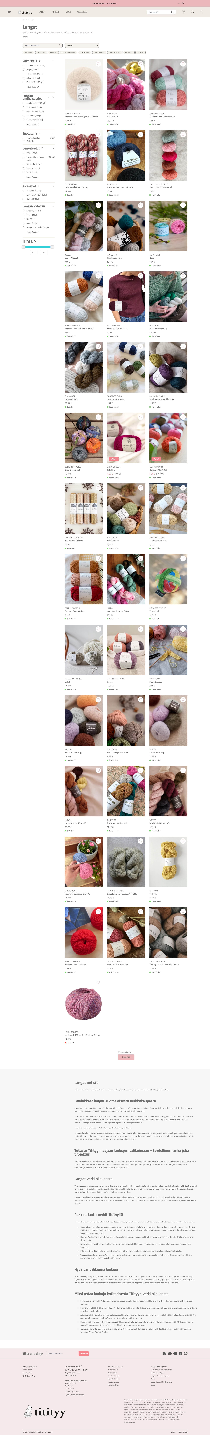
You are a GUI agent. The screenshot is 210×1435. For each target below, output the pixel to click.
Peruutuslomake (113, 1379)
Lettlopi (93, 1128)
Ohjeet (55, 12)
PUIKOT (68, 12)
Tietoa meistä (27, 1369)
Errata (153, 1385)
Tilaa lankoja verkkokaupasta (161, 1369)
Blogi (153, 1379)
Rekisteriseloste (113, 1382)
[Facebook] (170, 1353)
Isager (90, 1111)
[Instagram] (164, 1353)
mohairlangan (160, 1119)
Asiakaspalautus (114, 1376)
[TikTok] (180, 1353)
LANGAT (42, 12)
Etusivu (25, 20)
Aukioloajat (69, 1388)
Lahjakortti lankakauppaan (160, 1376)
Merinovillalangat (80, 1136)
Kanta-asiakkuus (113, 1385)
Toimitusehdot (113, 1369)
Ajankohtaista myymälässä (74, 1394)
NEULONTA (82, 12)
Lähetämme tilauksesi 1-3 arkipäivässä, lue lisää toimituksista (112, 3)
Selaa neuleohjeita (157, 1372)
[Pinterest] (185, 1353)
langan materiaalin (179, 1133)
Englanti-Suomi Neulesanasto (161, 1382)
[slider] (23, 246)
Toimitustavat (112, 1372)
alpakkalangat (104, 1136)
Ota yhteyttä (27, 1372)
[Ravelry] (175, 1353)
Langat (32, 20)
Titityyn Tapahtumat (72, 1391)
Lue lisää (25, 36)
